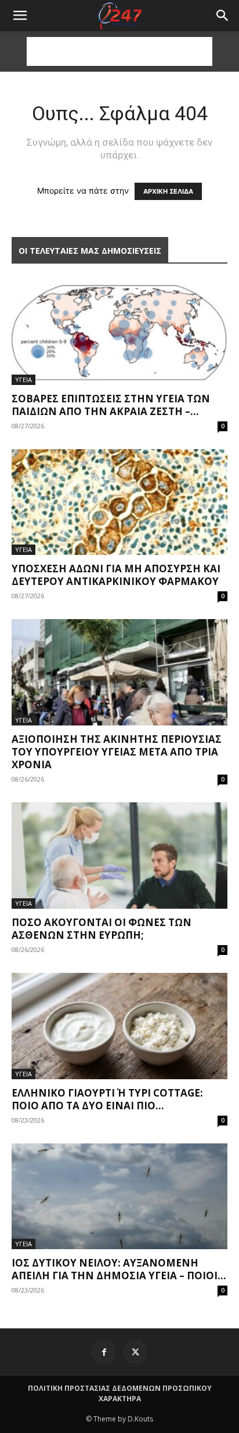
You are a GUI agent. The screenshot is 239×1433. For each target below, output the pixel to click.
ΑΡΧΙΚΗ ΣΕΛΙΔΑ (168, 191)
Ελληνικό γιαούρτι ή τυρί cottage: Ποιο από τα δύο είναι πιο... (107, 1099)
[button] (223, 15)
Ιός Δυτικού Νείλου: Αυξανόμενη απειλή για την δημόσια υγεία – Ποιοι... (119, 1269)
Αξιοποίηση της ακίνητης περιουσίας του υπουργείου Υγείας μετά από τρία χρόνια (117, 751)
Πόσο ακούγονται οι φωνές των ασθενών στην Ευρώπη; (101, 929)
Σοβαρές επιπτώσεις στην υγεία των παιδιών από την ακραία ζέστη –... (111, 405)
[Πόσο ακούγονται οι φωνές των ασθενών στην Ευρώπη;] (119, 855)
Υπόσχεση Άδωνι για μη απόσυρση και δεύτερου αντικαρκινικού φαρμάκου (116, 575)
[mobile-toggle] (19, 15)
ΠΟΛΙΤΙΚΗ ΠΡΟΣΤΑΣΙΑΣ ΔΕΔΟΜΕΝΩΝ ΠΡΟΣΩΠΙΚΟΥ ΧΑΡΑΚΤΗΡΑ (120, 1393)
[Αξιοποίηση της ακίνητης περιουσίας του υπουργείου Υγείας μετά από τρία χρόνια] (119, 672)
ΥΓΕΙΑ (23, 379)
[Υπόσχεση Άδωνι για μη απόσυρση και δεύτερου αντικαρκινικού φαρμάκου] (119, 502)
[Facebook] (103, 1352)
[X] (135, 1352)
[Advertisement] (119, 51)
